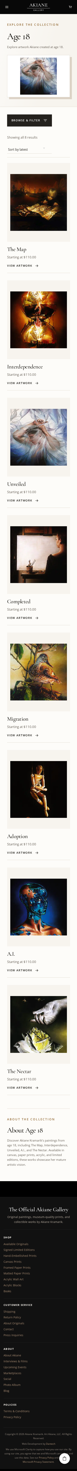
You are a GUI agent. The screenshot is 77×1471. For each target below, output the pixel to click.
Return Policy (12, 1317)
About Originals (14, 1323)
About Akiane (12, 1355)
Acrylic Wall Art (13, 1279)
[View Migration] (38, 672)
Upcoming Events (15, 1367)
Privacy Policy (12, 1417)
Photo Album (12, 1385)
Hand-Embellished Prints (20, 1256)
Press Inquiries (13, 1335)
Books (7, 1291)
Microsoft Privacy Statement (38, 1461)
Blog (6, 1391)
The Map (16, 249)
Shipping (9, 1311)
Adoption (17, 836)
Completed (19, 601)
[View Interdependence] (38, 319)
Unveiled (16, 484)
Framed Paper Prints (17, 1267)
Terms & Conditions (17, 1411)
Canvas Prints (13, 1262)
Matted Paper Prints (17, 1273)
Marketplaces (12, 1373)
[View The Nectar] (38, 1024)
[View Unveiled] (38, 437)
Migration (17, 719)
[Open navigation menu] (6, 7)
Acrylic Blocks (12, 1285)
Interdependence (25, 366)
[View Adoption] (38, 789)
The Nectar (19, 1071)
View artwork (19, 265)
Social (7, 1379)
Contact (9, 1329)
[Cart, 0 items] (70, 7)
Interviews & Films (16, 1361)
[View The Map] (38, 202)
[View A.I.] (38, 907)
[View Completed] (38, 554)
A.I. (11, 954)
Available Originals (16, 1244)
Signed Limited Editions (19, 1250)
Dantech (50, 1443)
